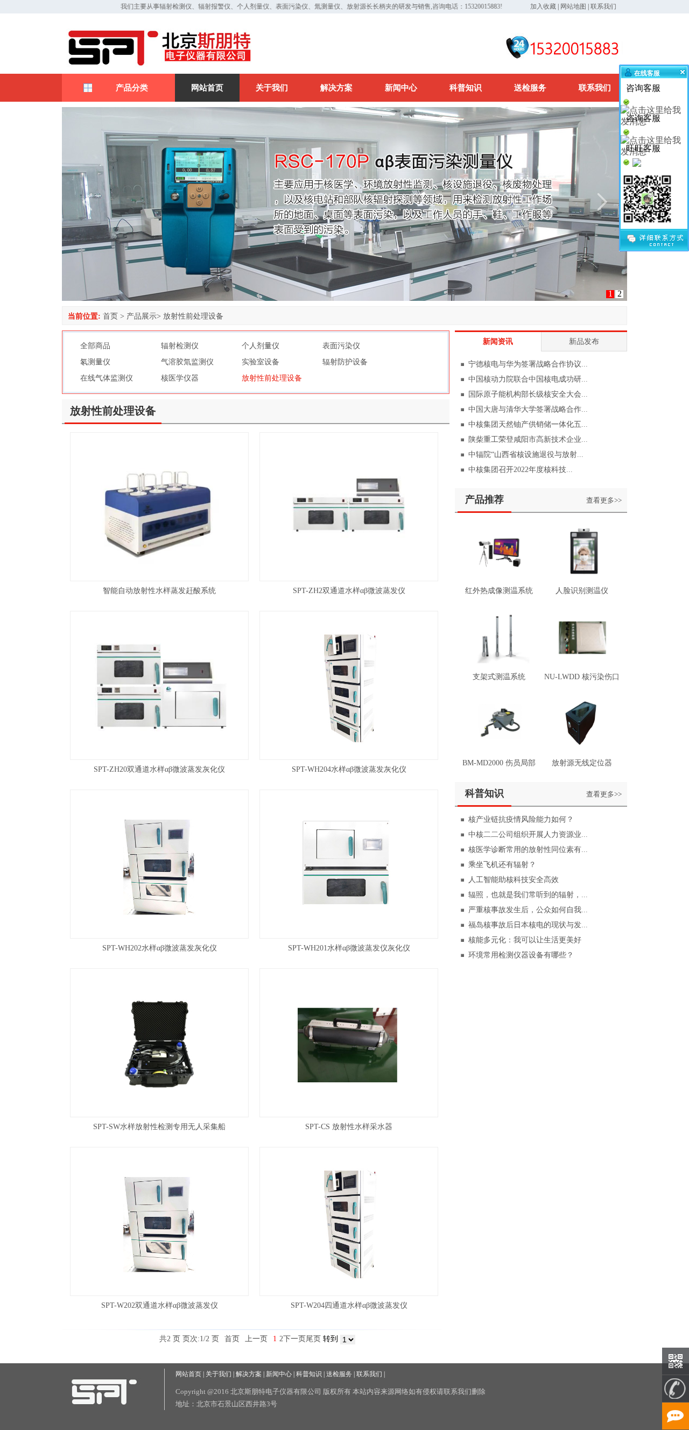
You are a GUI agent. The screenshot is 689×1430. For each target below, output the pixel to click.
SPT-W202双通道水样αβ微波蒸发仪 (159, 1305)
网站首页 (207, 87)
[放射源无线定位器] (582, 752)
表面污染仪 (341, 346)
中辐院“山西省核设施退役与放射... (525, 454)
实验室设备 (260, 362)
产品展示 (141, 316)
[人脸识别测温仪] (582, 579)
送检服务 (530, 87)
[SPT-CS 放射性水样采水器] (348, 1114)
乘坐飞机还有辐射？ (502, 865)
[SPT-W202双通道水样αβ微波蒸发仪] (159, 1293)
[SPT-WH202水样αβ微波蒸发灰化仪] (159, 935)
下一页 (294, 1339)
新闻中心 (401, 87)
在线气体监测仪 (106, 378)
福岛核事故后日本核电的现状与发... (528, 925)
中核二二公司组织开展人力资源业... (528, 834)
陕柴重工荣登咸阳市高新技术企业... (528, 439)
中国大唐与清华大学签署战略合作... (528, 409)
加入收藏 (543, 6)
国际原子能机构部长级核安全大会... (528, 394)
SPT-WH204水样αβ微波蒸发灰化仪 (349, 769)
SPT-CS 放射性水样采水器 (348, 1127)
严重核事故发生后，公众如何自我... (528, 910)
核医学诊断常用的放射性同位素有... (528, 850)
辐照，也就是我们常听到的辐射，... (528, 895)
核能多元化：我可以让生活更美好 (524, 940)
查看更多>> (604, 500)
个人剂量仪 (260, 346)
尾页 (313, 1339)
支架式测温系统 (499, 677)
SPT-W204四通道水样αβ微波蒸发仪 (349, 1305)
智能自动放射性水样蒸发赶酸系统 (159, 591)
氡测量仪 (95, 362)
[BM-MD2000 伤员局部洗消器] (499, 752)
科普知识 (465, 87)
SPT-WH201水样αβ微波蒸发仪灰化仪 (349, 948)
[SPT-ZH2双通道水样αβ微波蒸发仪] (348, 578)
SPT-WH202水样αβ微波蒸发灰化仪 (159, 948)
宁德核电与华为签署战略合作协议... (528, 364)
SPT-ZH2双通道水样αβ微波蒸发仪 (349, 591)
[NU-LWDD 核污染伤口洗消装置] (582, 666)
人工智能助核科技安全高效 (513, 880)
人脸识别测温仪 (582, 591)
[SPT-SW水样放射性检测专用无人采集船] (159, 1114)
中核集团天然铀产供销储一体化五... (528, 424)
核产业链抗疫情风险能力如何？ (521, 819)
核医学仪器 (180, 378)
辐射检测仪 (180, 346)
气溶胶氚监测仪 (187, 362)
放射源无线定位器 (582, 763)
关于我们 (272, 87)
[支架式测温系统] (499, 666)
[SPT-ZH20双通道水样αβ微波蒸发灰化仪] (159, 757)
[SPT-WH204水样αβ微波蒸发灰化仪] (348, 757)
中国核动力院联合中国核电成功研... (528, 379)
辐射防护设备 (345, 362)
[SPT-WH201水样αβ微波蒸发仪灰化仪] (348, 935)
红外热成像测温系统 (499, 591)
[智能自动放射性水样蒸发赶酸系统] (159, 578)
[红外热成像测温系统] (499, 579)
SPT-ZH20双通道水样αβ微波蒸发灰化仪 (159, 769)
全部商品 (95, 346)
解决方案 (336, 87)
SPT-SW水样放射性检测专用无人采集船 (159, 1127)
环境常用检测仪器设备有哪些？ (521, 955)
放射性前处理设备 (193, 316)
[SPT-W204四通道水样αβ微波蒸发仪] (348, 1293)
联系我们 (603, 6)
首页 (110, 316)
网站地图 (573, 6)
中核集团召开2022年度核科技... (520, 470)
